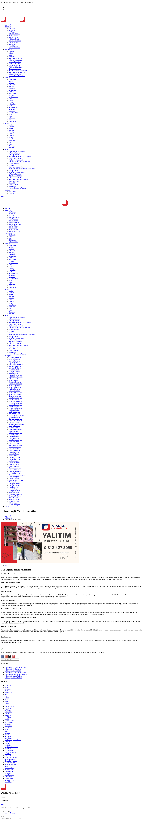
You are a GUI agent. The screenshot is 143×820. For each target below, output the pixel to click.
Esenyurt (11, 102)
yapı (6, 696)
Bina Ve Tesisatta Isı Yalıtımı (17, 188)
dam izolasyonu (9, 722)
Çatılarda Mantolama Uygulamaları (19, 162)
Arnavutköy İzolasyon (15, 429)
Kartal (10, 133)
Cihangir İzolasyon (14, 484)
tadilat (6, 691)
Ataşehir (11, 126)
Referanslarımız (13, 242)
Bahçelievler (12, 84)
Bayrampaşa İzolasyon (15, 377)
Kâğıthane (12, 111)
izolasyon (8, 689)
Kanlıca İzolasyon (14, 450)
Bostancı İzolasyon (14, 431)
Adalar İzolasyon (14, 370)
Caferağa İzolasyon (14, 457)
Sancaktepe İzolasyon (15, 398)
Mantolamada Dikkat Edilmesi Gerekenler (21, 169)
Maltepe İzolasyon (14, 464)
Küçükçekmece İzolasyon (16, 424)
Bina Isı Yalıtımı (13, 170)
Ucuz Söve (8, 782)
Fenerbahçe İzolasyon (15, 392)
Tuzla (10, 144)
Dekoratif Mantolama (15, 60)
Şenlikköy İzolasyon (15, 387)
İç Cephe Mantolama (15, 74)
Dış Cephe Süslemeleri (16, 160)
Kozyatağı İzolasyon (15, 496)
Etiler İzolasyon (13, 487)
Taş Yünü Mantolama (11, 747)
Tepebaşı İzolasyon (14, 427)
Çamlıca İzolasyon (14, 485)
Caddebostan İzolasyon (16, 445)
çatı (6, 565)
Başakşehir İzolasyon (15, 375)
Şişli (10, 119)
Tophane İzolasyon (14, 441)
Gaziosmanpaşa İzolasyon (17, 475)
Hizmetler (8, 27)
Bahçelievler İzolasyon (16, 364)
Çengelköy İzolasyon (15, 419)
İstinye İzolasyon (14, 406)
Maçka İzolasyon (14, 452)
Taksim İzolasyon (14, 399)
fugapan (7, 741)
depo (6, 729)
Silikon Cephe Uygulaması (17, 151)
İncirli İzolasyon (13, 461)
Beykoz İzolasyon (14, 391)
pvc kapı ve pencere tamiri (13, 740)
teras (6, 731)
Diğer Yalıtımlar (13, 35)
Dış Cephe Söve (10, 780)
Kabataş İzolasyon (14, 422)
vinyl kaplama (9, 771)
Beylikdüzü (12, 93)
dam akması (8, 727)
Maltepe (11, 135)
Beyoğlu (11, 95)
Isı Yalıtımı (12, 30)
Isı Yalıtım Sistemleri (15, 174)
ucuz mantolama (10, 762)
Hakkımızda (12, 240)
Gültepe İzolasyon (14, 505)
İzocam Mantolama (14, 65)
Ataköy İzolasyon (14, 443)
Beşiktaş (11, 91)
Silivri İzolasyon (14, 466)
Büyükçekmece (13, 97)
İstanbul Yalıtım (13, 37)
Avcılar (11, 81)
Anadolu (7, 77)
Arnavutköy (12, 79)
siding (6, 766)
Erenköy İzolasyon (14, 473)
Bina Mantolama (10, 759)
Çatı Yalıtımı (12, 28)
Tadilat (7, 698)
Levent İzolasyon (14, 438)
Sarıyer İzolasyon (14, 454)
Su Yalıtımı (12, 32)
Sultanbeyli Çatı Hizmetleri (13, 671)
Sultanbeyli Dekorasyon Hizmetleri (15, 672)
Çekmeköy (12, 130)
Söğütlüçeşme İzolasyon (16, 480)
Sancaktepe (12, 139)
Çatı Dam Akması (14, 34)
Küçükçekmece (13, 112)
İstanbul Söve (13, 44)
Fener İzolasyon (13, 489)
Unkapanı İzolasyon (15, 468)
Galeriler (7, 190)
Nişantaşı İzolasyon (15, 385)
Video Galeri (12, 193)
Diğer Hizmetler (13, 46)
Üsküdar (11, 148)
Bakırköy (11, 86)
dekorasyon (8, 692)
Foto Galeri (12, 191)
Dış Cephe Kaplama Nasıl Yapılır (19, 179)
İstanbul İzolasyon (14, 48)
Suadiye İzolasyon (14, 501)
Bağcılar (11, 83)
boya (6, 701)
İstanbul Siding (13, 42)
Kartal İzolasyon (14, 476)
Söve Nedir (8, 776)
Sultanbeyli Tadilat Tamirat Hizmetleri (16, 674)
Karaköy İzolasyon (14, 462)
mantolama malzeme (11, 757)
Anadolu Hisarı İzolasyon (16, 415)
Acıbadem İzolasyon (15, 368)
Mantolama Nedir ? (14, 181)
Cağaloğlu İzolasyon (15, 471)
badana (7, 703)
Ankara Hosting (9, 813)
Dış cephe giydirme (11, 761)
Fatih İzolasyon (13, 380)
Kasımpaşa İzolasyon (15, 494)
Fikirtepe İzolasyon (14, 434)
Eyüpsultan (12, 104)
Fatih (10, 105)
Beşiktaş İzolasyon (14, 389)
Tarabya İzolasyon (14, 412)
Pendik (11, 137)
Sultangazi (12, 118)
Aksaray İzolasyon (14, 359)
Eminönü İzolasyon (15, 447)
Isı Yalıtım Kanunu (14, 153)
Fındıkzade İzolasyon (15, 405)
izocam (7, 743)
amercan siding (9, 769)
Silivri (10, 116)
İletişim (3, 196)
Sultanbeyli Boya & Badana (13, 678)
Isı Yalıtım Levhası (10, 764)
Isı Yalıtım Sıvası (14, 163)
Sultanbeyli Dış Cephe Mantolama (15, 667)
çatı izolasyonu (9, 720)
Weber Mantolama (10, 752)
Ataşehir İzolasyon (14, 361)
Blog (6, 149)
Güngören (12, 109)
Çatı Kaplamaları (14, 155)
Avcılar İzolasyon (14, 469)
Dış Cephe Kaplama (15, 69)
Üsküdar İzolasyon (14, 413)
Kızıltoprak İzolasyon (15, 384)
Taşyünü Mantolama (15, 62)
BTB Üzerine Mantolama (16, 172)
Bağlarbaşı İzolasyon (15, 363)
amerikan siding (9, 768)
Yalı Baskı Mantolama (15, 67)
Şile (10, 142)
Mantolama (8, 49)
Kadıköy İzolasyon (14, 436)
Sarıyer (11, 114)
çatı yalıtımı (8, 726)
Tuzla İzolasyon (13, 455)
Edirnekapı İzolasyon (15, 433)
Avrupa (7, 123)
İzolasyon (8, 356)
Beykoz (11, 128)
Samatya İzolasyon (14, 426)
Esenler (11, 100)
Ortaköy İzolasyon (14, 499)
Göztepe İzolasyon (14, 491)
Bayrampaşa (12, 90)
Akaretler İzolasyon (15, 357)
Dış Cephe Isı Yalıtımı (15, 176)
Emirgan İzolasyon (14, 459)
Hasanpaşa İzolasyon (15, 394)
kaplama (7, 733)
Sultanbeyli (12, 141)
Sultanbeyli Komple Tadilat (13, 676)
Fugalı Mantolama (14, 63)
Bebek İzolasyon (14, 378)
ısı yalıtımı (8, 736)
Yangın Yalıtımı (13, 184)
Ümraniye (12, 146)
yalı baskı (8, 745)
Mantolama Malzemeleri (16, 167)
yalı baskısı (8, 773)
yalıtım (7, 687)
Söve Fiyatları (9, 778)
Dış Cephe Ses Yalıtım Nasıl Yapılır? (20, 156)
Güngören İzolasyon (15, 382)
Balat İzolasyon (13, 373)
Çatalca (11, 98)
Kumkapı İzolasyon (15, 396)
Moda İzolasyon (13, 498)
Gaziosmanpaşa (13, 107)
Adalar (11, 125)
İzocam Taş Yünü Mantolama (18, 70)
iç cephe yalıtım (9, 750)
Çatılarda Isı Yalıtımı (15, 177)
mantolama (8, 685)
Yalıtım (7, 713)
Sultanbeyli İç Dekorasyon (13, 669)
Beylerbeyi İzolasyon (15, 403)
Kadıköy (11, 132)
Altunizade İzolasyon (15, 401)
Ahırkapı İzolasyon (14, 371)
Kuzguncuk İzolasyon (15, 408)
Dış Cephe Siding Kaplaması (17, 72)
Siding (11, 53)
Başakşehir (12, 88)
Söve (10, 55)
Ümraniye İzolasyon (15, 482)
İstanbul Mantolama (15, 41)
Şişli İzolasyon (13, 503)
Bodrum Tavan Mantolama (17, 76)
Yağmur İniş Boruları (15, 158)
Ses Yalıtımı (12, 186)
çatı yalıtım (8, 748)
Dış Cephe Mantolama (15, 58)
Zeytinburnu (12, 121)
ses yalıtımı (8, 738)
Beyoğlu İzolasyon (14, 417)
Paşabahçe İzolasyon (15, 410)
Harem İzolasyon (14, 492)
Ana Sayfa (8, 25)
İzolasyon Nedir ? (14, 165)
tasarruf (7, 734)
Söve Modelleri (9, 775)
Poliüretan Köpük (14, 39)
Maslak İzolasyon (14, 478)
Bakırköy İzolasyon (15, 366)
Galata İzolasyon (14, 448)
